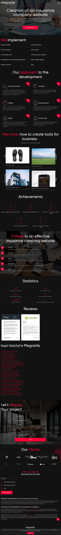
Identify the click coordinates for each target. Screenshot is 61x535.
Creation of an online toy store (8, 356)
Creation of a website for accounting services (12, 394)
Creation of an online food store (9, 367)
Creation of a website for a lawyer (9, 354)
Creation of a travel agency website (10, 379)
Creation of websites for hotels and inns (11, 375)
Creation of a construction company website (12, 384)
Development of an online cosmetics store (11, 387)
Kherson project (5, 178)
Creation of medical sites (7, 368)
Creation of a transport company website (11, 389)
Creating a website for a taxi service (10, 373)
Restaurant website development (9, 391)
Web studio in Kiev (31, 514)
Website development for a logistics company (12, 361)
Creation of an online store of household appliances (13, 382)
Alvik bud (56, 157)
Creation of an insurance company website (11, 392)
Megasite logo (8, 3)
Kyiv (5, 488)
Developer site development (8, 358)
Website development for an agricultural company (13, 365)
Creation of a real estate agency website (11, 370)
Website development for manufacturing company (13, 363)
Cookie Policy (54, 529)
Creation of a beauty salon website (10, 372)
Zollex (56, 179)
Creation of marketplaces (7, 353)
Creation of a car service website (9, 377)
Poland (13, 478)
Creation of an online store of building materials (12, 380)
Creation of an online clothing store (10, 351)
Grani (5, 155)
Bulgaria (9, 478)
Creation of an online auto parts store (10, 386)
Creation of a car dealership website (10, 360)
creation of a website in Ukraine (33, 509)
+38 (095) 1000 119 (9, 482)
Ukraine (3, 478)
